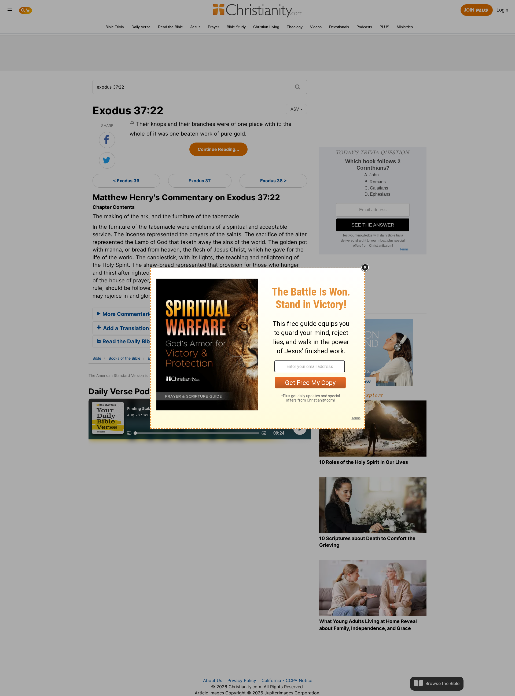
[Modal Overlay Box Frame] (257, 348)
